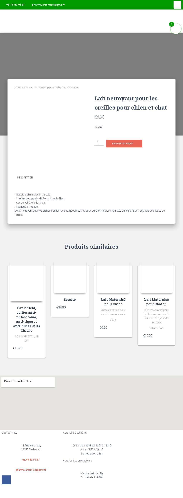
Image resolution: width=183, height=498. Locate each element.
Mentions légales (58, 492)
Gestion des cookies (122, 492)
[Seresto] (70, 276)
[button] (176, 21)
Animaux (27, 87)
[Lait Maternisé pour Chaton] (156, 276)
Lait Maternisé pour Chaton (156, 301)
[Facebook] (177, 5)
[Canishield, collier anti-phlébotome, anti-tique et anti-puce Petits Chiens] (26, 280)
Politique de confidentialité (89, 492)
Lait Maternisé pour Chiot (113, 301)
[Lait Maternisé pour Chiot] (113, 276)
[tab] (28, 178)
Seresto (70, 299)
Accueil (18, 87)
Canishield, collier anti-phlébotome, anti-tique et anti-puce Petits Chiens (26, 319)
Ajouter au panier (122, 143)
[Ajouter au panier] (36, 350)
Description (25, 177)
